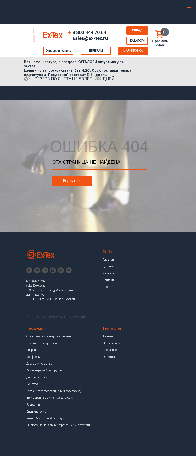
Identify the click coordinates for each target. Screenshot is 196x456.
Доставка (109, 266)
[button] (58, 51)
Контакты (109, 280)
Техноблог (112, 328)
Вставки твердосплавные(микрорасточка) (53, 391)
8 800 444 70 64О (38, 281)
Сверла (31, 350)
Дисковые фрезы (37, 377)
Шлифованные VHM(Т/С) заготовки (50, 397)
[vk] (69, 270)
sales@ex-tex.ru (36, 285)
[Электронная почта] (37, 270)
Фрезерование (112, 343)
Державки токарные (39, 363)
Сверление (110, 350)
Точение (108, 336)
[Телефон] (29, 270)
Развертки (33, 404)
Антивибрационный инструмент (47, 418)
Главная (108, 259)
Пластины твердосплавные (44, 343)
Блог (106, 287)
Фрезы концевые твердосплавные (48, 336)
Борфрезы (33, 357)
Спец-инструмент (37, 411)
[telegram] (45, 270)
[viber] (61, 270)
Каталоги (109, 273)
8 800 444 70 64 (89, 32)
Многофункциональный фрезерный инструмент (58, 425)
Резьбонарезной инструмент (45, 370)
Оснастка (32, 384)
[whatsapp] (53, 270)
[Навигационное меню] (188, 7)
